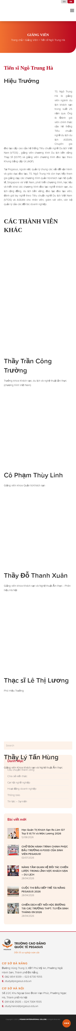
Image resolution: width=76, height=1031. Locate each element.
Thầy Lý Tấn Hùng (31, 757)
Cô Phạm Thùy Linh (33, 475)
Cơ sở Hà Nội (13, 988)
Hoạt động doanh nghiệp (21, 789)
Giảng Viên (31, 40)
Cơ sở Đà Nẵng (15, 963)
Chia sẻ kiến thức (17, 776)
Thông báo (13, 795)
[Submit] (69, 745)
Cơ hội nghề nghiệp (18, 782)
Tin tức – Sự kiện (17, 801)
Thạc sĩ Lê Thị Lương (36, 680)
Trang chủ (16, 40)
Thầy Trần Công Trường (28, 365)
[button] (72, 10)
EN (64, 2)
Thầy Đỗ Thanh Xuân (36, 575)
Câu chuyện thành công (20, 770)
